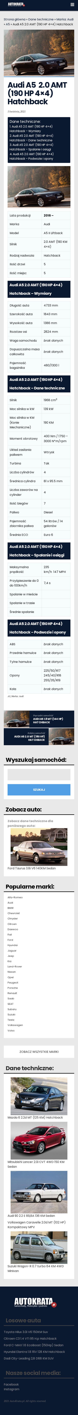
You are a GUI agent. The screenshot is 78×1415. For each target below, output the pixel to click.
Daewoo (13, 929)
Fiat (10, 934)
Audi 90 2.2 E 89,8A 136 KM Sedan (31, 1216)
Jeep (11, 956)
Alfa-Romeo (15, 897)
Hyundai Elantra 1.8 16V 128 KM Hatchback (34, 1352)
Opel (11, 977)
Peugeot (13, 982)
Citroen (12, 924)
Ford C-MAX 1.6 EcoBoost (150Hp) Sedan (33, 1345)
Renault (12, 993)
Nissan (12, 972)
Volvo (11, 1030)
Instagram (11, 1389)
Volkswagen (15, 1025)
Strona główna (14, 19)
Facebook (11, 1384)
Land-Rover (15, 966)
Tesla (11, 1020)
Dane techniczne (41, 19)
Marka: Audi (64, 19)
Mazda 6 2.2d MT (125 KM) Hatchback (35, 1117)
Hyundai (13, 945)
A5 (8, 24)
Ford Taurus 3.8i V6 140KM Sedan (32, 868)
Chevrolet (14, 913)
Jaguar (12, 950)
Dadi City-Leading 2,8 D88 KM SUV (29, 1358)
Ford (10, 940)
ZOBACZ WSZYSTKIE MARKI (39, 1052)
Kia (9, 961)
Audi (10, 902)
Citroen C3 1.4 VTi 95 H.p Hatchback (30, 1338)
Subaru (12, 1009)
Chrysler (13, 918)
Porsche (13, 988)
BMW (11, 908)
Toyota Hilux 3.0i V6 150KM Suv (26, 1332)
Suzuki (11, 1014)
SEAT (10, 1004)
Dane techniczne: (30, 1068)
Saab (11, 998)
